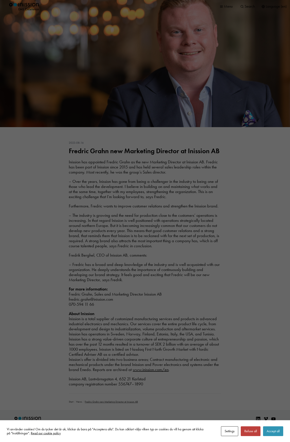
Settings (230, 431)
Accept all (273, 431)
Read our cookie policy (46, 433)
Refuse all (250, 431)
